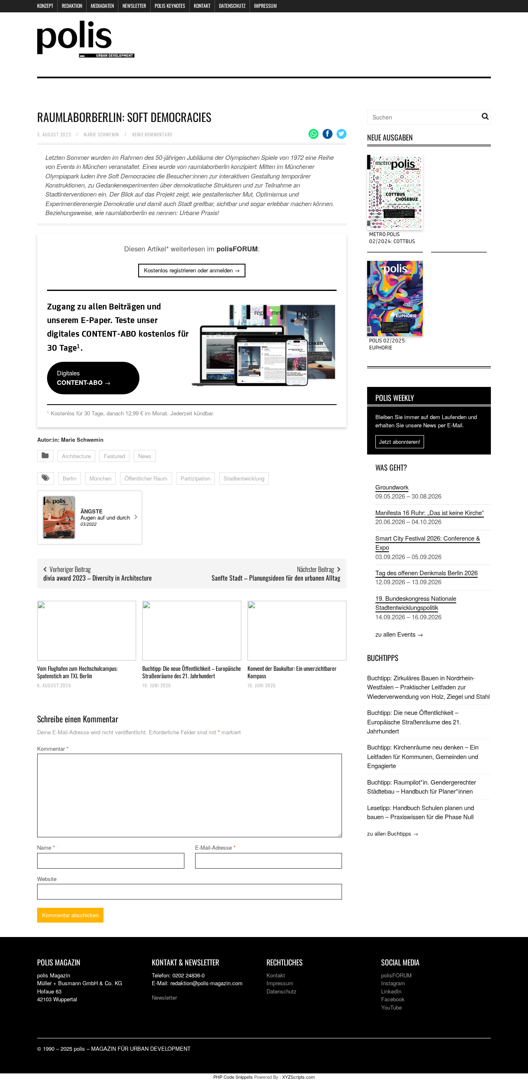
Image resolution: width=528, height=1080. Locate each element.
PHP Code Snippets (233, 1076)
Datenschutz (232, 5)
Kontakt (202, 5)
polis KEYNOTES (170, 5)
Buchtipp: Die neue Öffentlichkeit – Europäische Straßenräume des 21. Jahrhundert (191, 672)
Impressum (265, 5)
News (144, 456)
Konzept (45, 5)
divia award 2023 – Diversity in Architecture (97, 578)
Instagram (393, 983)
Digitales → (84, 377)
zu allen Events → (399, 634)
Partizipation (195, 478)
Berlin (69, 478)
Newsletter (134, 5)
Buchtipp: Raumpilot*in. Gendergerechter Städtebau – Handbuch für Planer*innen (421, 786)
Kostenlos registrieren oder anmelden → (192, 270)
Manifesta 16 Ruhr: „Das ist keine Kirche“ (429, 512)
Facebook (393, 999)
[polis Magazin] (85, 52)
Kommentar (52, 748)
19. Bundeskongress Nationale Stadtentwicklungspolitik (415, 602)
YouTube (391, 1007)
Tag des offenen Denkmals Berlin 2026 (426, 572)
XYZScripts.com (298, 1076)
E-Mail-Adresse (215, 847)
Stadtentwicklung (244, 478)
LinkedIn (391, 991)
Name (46, 847)
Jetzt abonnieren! (399, 441)
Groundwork (391, 487)
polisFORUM (396, 975)
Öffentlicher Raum (146, 478)
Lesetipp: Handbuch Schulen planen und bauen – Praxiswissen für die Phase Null (420, 812)
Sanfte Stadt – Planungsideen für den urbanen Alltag (276, 578)
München (100, 478)
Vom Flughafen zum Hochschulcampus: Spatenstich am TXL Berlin (77, 672)
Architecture (76, 456)
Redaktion (72, 5)
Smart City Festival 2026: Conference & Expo (427, 542)
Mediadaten (102, 5)
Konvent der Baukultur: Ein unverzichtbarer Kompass (292, 672)
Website (47, 879)
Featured (114, 456)
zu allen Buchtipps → (392, 833)
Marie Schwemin (101, 134)
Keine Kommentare (152, 134)
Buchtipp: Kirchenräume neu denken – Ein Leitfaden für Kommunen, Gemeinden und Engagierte (422, 756)
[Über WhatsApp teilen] (313, 134)
